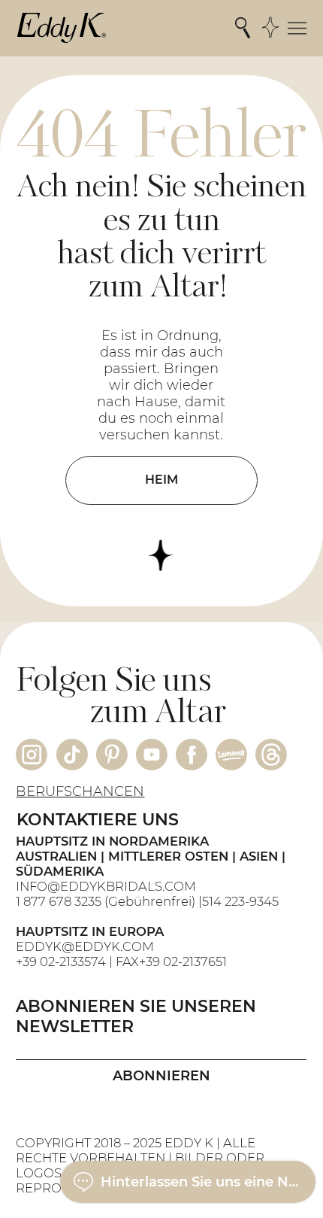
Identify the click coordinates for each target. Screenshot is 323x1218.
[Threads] (271, 754)
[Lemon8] (231, 754)
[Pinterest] (112, 754)
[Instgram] (31, 754)
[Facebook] (191, 754)
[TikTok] (72, 754)
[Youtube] (152, 754)
